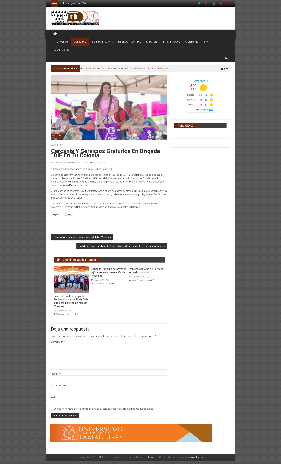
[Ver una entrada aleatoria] (226, 58)
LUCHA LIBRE (61, 49)
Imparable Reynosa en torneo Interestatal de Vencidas (83, 237)
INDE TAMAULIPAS (102, 41)
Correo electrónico (61, 385)
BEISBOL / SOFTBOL (129, 41)
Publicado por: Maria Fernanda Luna (69, 162)
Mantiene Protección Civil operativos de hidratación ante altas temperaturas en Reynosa (124, 68)
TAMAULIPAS (61, 41)
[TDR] (55, 34)
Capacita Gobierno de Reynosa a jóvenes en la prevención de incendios (108, 272)
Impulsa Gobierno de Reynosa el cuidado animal (146, 270)
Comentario (58, 342)
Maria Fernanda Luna (65, 314)
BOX (205, 41)
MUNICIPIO (80, 41)
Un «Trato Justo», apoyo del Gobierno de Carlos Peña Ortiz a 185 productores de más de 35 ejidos (71, 301)
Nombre (56, 373)
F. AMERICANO (171, 41)
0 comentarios (99, 162)
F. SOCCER (152, 41)
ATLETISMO (192, 41)
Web (53, 397)
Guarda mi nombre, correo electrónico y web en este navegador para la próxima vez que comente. (103, 409)
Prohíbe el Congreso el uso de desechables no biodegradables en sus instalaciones (121, 246)
